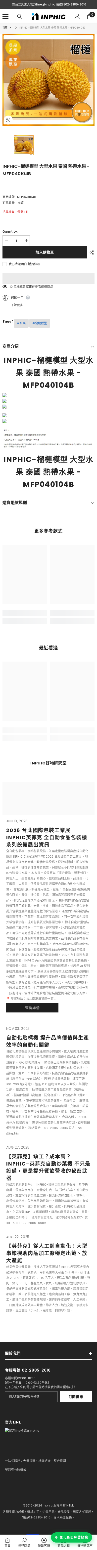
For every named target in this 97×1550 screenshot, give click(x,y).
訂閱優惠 (76, 1396)
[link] (24, 613)
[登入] (77, 16)
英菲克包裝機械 (15, 1470)
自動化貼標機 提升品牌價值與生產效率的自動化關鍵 (47, 1041)
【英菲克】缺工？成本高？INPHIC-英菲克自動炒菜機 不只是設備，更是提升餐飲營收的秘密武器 (48, 1167)
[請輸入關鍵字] (20, 16)
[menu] (5, 16)
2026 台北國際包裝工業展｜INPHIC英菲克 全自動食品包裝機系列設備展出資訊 (46, 837)
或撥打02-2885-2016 (71, 4)
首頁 (4, 28)
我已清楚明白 (18, 264)
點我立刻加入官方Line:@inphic (33, 4)
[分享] (91, 252)
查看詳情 (32, 1007)
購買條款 (34, 264)
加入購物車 (45, 252)
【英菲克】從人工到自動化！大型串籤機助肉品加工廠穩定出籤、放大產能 (47, 1253)
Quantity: (10, 231)
